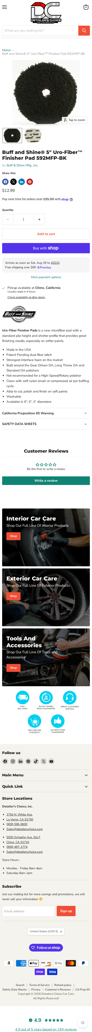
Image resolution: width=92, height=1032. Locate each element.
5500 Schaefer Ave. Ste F (23, 837)
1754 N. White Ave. (19, 815)
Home (6, 50)
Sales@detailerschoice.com (24, 829)
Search (20, 985)
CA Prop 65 (82, 990)
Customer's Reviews (58, 990)
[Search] (84, 31)
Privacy (35, 990)
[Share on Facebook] (5, 182)
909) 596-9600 (17, 824)
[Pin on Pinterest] (30, 182)
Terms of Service (39, 985)
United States (44, 931)
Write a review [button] (46, 480)
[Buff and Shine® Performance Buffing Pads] (19, 325)
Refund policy (62, 985)
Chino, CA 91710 (17, 842)
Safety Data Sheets (14, 990)
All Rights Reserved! (46, 998)
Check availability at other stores (26, 297)
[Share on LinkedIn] (21, 182)
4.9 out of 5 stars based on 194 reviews (46, 1029)
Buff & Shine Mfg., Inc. (22, 165)
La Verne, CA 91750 (19, 819)
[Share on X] (13, 182)
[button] (12, 135)
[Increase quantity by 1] (39, 219)
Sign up (66, 911)
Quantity (7, 210)
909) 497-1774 (17, 847)
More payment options (46, 277)
